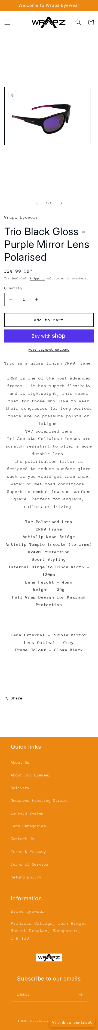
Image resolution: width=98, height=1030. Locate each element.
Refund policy (26, 877)
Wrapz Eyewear (40, 1021)
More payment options (49, 349)
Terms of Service (29, 864)
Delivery (20, 788)
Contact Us (22, 839)
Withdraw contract (73, 1022)
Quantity (13, 288)
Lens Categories (28, 826)
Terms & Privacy (28, 851)
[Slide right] (61, 203)
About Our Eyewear (31, 775)
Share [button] (17, 698)
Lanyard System (27, 813)
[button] (7, 22)
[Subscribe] (80, 994)
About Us (20, 762)
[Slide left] (37, 203)
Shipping (37, 278)
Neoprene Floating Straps (39, 800)
